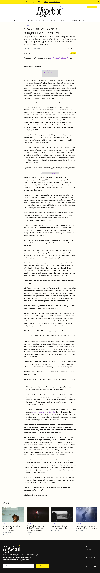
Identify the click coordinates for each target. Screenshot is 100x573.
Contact (88, 552)
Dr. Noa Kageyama (80, 530)
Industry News (51, 20)
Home (16, 20)
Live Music (23, 20)
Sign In (84, 6)
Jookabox (52, 412)
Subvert (4, 523)
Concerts (75, 20)
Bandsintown (90, 555)
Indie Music (27, 25)
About (82, 20)
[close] (98, 2)
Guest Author (30, 532)
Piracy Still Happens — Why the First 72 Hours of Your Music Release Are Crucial (35, 528)
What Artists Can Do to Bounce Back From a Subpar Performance (86, 527)
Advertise (89, 549)
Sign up (88, 546)
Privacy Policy (90, 557)
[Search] (3, 7)
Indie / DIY (31, 20)
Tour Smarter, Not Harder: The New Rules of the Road (59, 527)
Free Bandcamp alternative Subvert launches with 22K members (11, 528)
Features (61, 20)
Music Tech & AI (40, 20)
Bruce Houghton (28, 48)
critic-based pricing (39, 412)
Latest (68, 20)
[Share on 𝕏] (68, 48)
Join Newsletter (92, 7)
